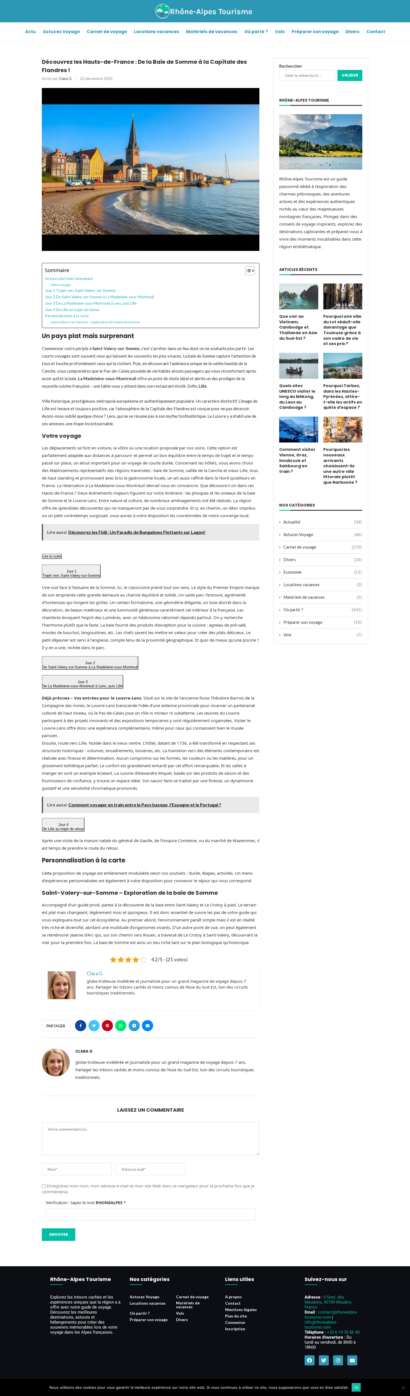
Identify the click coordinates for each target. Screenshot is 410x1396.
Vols (280, 32)
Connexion (235, 1322)
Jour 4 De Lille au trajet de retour (72, 309)
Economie (322, 571)
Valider (350, 75)
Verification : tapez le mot (86, 1202)
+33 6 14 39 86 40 (343, 1332)
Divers (353, 32)
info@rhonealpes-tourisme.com (321, 1325)
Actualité (322, 521)
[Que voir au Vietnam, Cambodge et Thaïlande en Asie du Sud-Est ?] (298, 296)
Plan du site (236, 1316)
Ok (356, 1387)
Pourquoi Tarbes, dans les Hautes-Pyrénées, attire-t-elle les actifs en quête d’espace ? (342, 396)
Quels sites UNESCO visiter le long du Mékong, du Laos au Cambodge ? (297, 396)
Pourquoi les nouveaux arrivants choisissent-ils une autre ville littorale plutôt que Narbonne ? (340, 466)
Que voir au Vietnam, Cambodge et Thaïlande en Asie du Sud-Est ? (298, 327)
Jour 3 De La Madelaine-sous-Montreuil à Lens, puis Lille (91, 303)
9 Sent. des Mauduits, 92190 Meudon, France (328, 1302)
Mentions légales (241, 1310)
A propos (233, 1297)
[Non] (403, 1387)
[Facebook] (310, 1360)
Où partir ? (256, 32)
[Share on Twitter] (94, 1025)
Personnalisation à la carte (67, 316)
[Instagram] (338, 1360)
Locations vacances (156, 32)
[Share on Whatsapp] (120, 1025)
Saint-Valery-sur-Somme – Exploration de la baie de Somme (95, 322)
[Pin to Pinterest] (107, 1025)
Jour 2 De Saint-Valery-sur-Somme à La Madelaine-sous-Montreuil (99, 297)
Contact (375, 32)
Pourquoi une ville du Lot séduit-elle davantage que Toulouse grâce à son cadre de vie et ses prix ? (342, 330)
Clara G (65, 78)
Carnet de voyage (107, 32)
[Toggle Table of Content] (247, 270)
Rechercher (290, 66)
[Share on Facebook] (80, 1025)
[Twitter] (324, 1360)
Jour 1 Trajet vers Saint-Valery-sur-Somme (80, 290)
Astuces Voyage (61, 32)
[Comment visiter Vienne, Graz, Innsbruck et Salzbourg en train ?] (298, 429)
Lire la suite (51, 556)
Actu (30, 32)
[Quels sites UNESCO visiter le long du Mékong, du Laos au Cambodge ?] (298, 366)
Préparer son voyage (315, 32)
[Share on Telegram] (134, 1025)
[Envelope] (352, 1360)
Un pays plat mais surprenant (69, 278)
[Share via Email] (147, 1025)
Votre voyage (61, 285)
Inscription (235, 1329)
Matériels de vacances (211, 32)
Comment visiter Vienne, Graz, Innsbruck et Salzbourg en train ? (297, 460)
